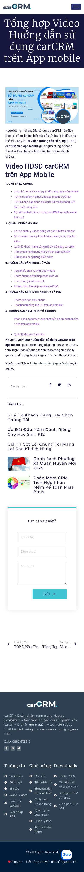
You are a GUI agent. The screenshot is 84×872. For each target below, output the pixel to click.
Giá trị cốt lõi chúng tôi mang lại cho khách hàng (41, 446)
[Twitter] (19, 748)
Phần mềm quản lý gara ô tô (48, 363)
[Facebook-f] (6, 748)
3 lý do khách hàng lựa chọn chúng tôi (40, 417)
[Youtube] (13, 748)
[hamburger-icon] (76, 7)
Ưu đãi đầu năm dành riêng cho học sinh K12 (39, 432)
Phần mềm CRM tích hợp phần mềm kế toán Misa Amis (53, 485)
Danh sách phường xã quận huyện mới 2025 (54, 463)
